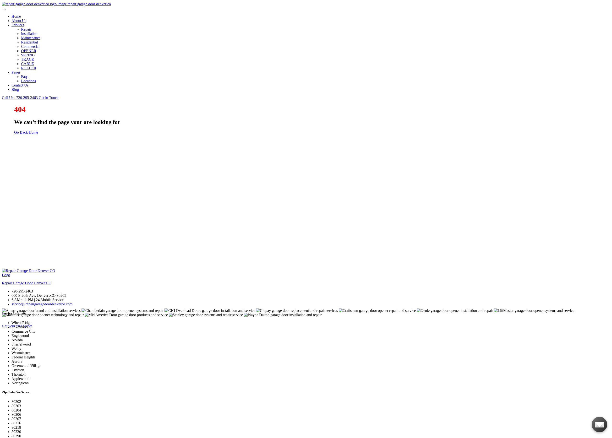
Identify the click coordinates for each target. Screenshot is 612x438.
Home (16, 16)
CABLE (27, 64)
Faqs (24, 77)
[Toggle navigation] (4, 9)
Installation (29, 34)
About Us (18, 21)
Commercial (30, 46)
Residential (29, 42)
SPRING (28, 55)
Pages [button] (15, 72)
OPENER (28, 51)
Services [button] (17, 25)
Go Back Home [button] (26, 132)
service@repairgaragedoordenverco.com (41, 304)
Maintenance (30, 38)
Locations (28, 81)
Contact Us (19, 85)
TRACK (27, 59)
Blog (15, 89)
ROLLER (28, 68)
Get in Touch (49, 98)
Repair (26, 29)
